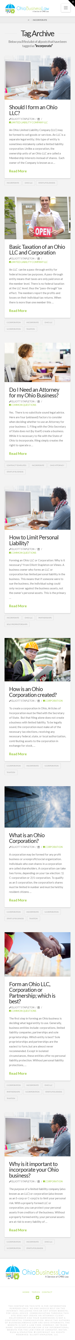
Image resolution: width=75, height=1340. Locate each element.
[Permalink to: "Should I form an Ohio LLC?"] (38, 77)
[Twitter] (37, 1297)
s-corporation (14, 329)
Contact (47, 1292)
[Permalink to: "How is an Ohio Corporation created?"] (38, 659)
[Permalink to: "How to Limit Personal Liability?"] (38, 508)
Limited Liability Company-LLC (29, 122)
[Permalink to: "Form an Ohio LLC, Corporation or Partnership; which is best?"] (38, 954)
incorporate (13, 183)
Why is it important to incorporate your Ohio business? (34, 1170)
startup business (46, 183)
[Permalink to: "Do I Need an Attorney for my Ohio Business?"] (38, 362)
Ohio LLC (29, 183)
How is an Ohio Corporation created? (33, 692)
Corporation (54, 700)
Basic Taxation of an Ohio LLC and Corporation (37, 249)
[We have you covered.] (27, 8)
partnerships (45, 618)
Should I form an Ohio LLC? (33, 110)
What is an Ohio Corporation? (27, 838)
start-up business (15, 918)
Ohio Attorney (57, 465)
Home (26, 1292)
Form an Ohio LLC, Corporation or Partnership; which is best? (32, 993)
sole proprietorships (17, 624)
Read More (18, 171)
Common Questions (23, 404)
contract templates (16, 465)
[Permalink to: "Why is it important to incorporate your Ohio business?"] (38, 1134)
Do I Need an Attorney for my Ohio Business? (34, 392)
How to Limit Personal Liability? (33, 540)
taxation (30, 329)
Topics (36, 1292)
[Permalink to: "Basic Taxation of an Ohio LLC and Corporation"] (38, 218)
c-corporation (14, 322)
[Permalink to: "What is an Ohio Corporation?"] (38, 807)
